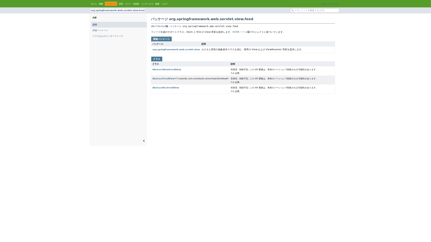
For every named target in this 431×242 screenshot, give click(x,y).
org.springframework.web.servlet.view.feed (117, 10)
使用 (121, 4)
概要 (101, 4)
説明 (95, 24)
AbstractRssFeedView (165, 87)
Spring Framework (329, 4)
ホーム (94, 4)
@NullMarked (158, 26)
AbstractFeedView (163, 78)
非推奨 (136, 4)
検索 (157, 4)
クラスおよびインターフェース (108, 36)
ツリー (128, 4)
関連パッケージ (100, 30)
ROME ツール (240, 32)
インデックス (147, 4)
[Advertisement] (243, 120)
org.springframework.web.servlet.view (176, 49)
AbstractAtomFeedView (166, 69)
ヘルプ (164, 4)
